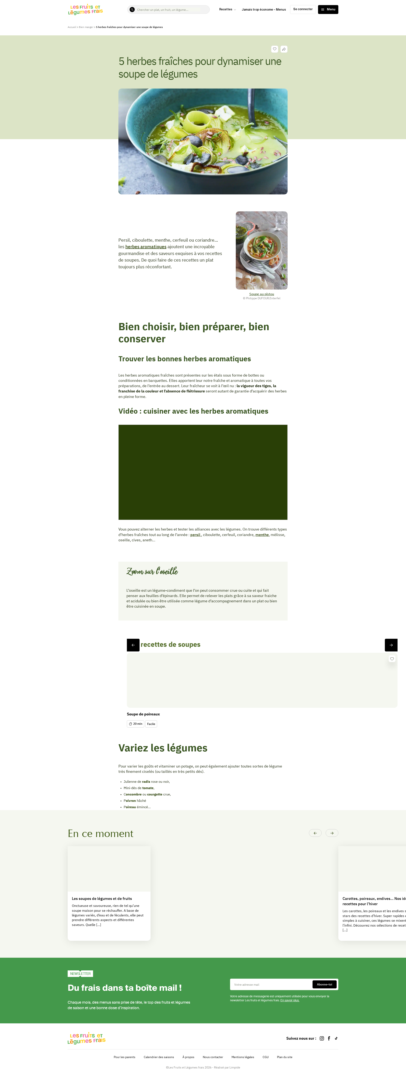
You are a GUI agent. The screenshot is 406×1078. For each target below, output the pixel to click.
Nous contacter (213, 1057)
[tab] (284, 49)
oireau (131, 807)
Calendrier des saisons (159, 1057)
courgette (154, 794)
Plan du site (284, 1057)
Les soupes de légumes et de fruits (102, 898)
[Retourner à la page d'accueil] (86, 9)
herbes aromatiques (145, 246)
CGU (266, 1057)
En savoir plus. (289, 1000)
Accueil (72, 27)
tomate (148, 788)
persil (195, 534)
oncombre (134, 794)
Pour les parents (124, 1057)
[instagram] (322, 1038)
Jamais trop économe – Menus (264, 9)
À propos (188, 1057)
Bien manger (86, 27)
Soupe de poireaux (143, 714)
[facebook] (329, 1038)
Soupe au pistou (261, 294)
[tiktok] (336, 1038)
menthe (262, 534)
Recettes (225, 9)
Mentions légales (243, 1057)
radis (146, 781)
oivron (131, 800)
